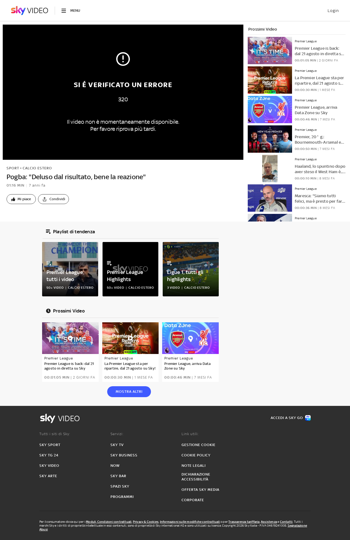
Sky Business (124, 455)
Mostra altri (129, 391)
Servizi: (117, 434)
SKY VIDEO (49, 466)
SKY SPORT (49, 445)
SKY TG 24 (49, 455)
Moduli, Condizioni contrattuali (109, 522)
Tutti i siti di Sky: (54, 434)
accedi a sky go (287, 418)
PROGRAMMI (122, 497)
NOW (115, 466)
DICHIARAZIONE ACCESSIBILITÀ (196, 476)
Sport (13, 168)
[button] (21, 199)
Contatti (286, 522)
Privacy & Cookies (146, 522)
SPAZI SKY (119, 486)
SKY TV (117, 445)
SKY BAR (118, 476)
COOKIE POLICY (196, 455)
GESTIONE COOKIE (198, 445)
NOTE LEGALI (194, 466)
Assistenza (269, 522)
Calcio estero (37, 168)
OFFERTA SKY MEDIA (200, 490)
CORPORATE (193, 500)
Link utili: (190, 434)
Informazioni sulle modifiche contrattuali (190, 522)
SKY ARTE (48, 476)
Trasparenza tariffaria (243, 522)
